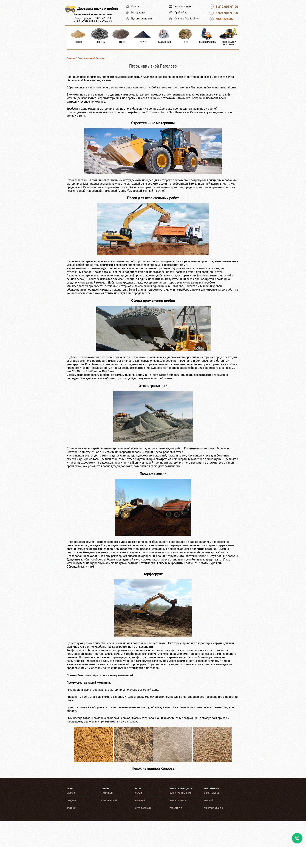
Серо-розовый (143, 808)
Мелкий (71, 793)
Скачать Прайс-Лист (186, 18)
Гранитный (107, 793)
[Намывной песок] (133, 761)
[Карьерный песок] (93, 761)
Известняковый (109, 800)
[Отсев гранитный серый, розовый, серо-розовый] (153, 441)
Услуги (135, 6)
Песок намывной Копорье (153, 768)
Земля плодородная (181, 789)
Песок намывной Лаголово (91, 58)
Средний (71, 800)
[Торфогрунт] (153, 636)
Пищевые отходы (213, 808)
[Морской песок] (212, 761)
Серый (138, 793)
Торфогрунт (176, 808)
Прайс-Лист (181, 12)
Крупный (71, 808)
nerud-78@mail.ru (224, 19)
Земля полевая (178, 800)
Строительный (212, 793)
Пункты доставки (141, 18)
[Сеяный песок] (172, 761)
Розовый (140, 800)
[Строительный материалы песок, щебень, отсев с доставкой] (153, 173)
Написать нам (182, 6)
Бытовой (208, 800)
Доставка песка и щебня (97, 8)
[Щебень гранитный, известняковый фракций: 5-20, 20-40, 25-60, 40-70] (153, 350)
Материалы (138, 12)
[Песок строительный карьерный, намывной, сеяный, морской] (153, 254)
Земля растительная (180, 793)
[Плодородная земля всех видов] (153, 534)
